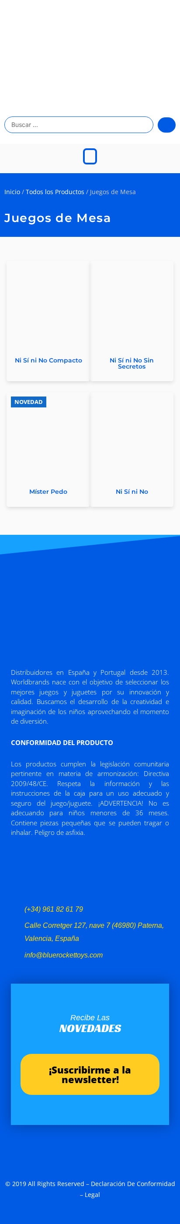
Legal (92, 1194)
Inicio (12, 192)
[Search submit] (167, 125)
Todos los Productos (55, 192)
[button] (90, 156)
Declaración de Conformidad (133, 1184)
